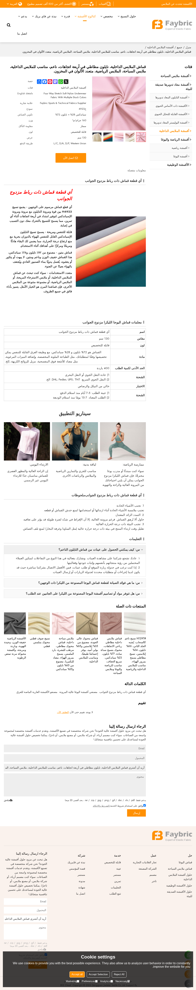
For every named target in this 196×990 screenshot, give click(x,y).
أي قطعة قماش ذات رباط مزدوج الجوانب (122, 692)
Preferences (88, 981)
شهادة (81, 887)
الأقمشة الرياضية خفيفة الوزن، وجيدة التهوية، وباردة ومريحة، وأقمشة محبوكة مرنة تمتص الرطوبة (15, 647)
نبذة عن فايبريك (76, 862)
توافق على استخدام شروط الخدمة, (118, 806)
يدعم (24, 16)
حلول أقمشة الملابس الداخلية (180, 877)
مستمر (85, 4)
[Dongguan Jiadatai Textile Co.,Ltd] (172, 25)
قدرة (67, 16)
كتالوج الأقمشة (87, 16)
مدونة (82, 881)
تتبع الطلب (115, 894)
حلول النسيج (128, 16)
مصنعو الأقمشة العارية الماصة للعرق (36, 692)
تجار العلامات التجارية (145, 862)
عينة (118, 869)
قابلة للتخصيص (112, 862)
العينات (102, 4)
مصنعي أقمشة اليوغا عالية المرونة (78, 692)
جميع (179, 47)
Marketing (71, 981)
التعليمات (116, 887)
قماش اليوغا (185, 862)
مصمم (153, 875)
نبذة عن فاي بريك (45, 16)
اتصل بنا (22, 33)
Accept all (77, 974)
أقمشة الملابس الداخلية (160, 47)
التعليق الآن (63, 712)
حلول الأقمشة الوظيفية (179, 885)
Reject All (119, 974)
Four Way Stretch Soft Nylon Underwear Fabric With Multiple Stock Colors (65, 95)
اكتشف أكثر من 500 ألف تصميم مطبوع (49, 4)
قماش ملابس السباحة (180, 869)
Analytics (105, 981)
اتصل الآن (68, 158)
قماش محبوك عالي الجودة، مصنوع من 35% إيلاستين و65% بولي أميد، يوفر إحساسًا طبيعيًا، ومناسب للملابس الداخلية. (87, 649)
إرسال (136, 813)
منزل (188, 47)
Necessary (121, 981)
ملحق (7, 800)
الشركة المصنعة (148, 869)
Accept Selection (98, 974)
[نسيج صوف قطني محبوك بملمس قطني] (39, 623)
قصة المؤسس (77, 869)
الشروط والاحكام (101, 806)
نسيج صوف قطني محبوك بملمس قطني (40, 642)
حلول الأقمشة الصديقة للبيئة (179, 894)
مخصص (108, 16)
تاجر (154, 881)
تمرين (117, 881)
